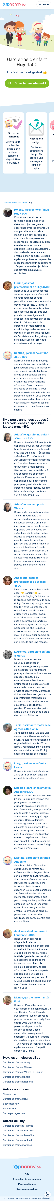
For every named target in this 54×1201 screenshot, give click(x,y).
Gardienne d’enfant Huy (15, 1098)
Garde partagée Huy (14, 1113)
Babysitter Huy (11, 1103)
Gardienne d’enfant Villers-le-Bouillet (23, 1072)
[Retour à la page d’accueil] (14, 4)
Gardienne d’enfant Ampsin (17, 1145)
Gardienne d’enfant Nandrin (18, 1081)
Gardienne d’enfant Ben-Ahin (18, 1130)
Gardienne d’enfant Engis (16, 1076)
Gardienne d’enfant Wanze (17, 1067)
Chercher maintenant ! (30, 83)
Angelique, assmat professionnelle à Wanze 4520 (30, 581)
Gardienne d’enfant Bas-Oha (18, 1135)
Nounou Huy (9, 1094)
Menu (46, 4)
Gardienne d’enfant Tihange (18, 1125)
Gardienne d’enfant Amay (17, 1062)
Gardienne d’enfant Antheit (17, 1140)
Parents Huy (9, 1108)
